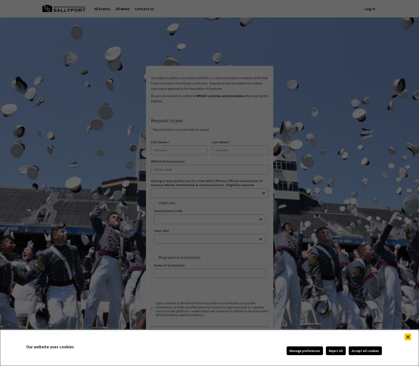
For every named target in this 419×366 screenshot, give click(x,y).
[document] (209, 348)
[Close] (407, 337)
